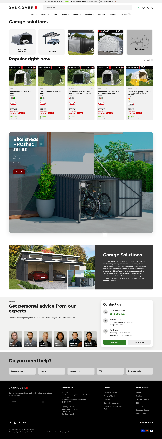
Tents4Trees (141, 406)
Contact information (51, 432)
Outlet (113, 14)
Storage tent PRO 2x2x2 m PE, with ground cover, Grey (109, 92)
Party (33, 14)
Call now (114, 342)
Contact (139, 396)
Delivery (107, 399)
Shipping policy (65, 432)
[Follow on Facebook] (10, 422)
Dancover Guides (142, 410)
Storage (76, 14)
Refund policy (24, 432)
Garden (44, 14)
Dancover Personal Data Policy (113, 408)
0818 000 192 (117, 313)
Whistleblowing (142, 413)
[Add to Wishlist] (33, 89)
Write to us (139, 342)
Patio (55, 14)
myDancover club (142, 399)
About (138, 392)
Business (101, 14)
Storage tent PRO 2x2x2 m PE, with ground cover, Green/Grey (80, 92)
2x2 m (13, 103)
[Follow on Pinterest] (19, 422)
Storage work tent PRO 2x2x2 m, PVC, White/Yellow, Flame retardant (139, 93)
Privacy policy (13, 432)
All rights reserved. (28, 429)
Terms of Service (110, 396)
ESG (137, 403)
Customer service (110, 392)
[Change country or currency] (139, 8)
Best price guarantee (112, 403)
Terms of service (37, 432)
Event (64, 14)
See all (19, 172)
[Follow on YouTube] (24, 422)
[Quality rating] (15, 88)
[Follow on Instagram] (15, 422)
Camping (88, 14)
